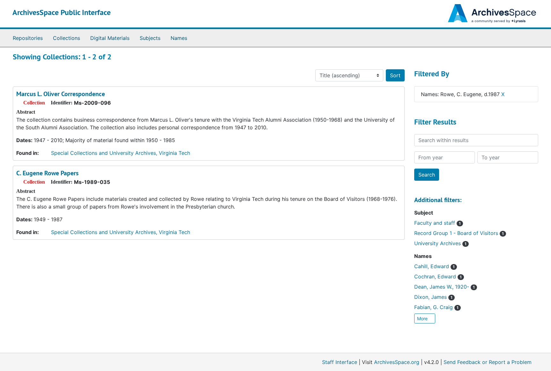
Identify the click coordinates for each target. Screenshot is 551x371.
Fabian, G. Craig (436, 307)
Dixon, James (433, 297)
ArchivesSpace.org (396, 362)
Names (179, 38)
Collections (66, 38)
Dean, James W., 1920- (444, 287)
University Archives (440, 243)
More (423, 318)
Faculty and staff (437, 223)
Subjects (150, 38)
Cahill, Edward (434, 266)
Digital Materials (109, 38)
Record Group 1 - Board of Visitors (459, 233)
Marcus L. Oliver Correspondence (60, 94)
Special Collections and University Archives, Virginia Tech (120, 153)
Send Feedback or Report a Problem (488, 362)
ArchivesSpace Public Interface (61, 12)
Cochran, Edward (438, 276)
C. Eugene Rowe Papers (47, 173)
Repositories (28, 38)
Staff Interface (339, 362)
